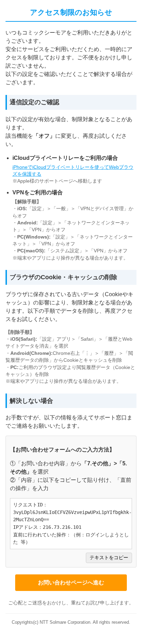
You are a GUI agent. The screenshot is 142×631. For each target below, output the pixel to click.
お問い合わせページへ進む (71, 582)
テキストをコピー (109, 557)
